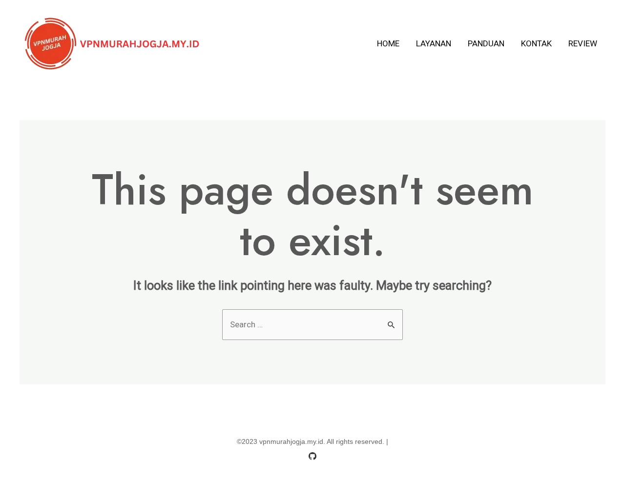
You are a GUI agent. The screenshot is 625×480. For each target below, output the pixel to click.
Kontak (536, 43)
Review (582, 43)
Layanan (433, 43)
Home (388, 43)
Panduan (486, 43)
